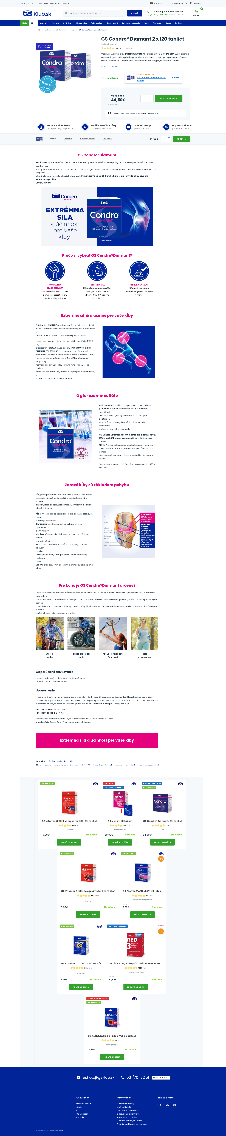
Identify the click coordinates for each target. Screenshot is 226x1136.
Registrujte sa (177, 3)
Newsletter (158, 3)
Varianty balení (87, 138)
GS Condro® (61, 30)
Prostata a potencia (135, 972)
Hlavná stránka (27, 3)
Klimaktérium (81, 23)
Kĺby (32, 23)
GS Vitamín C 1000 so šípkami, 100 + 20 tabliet (69, 821)
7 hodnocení (128, 48)
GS (88, 765)
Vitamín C (69, 830)
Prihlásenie (197, 3)
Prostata (55, 23)
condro (48, 765)
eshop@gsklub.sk (98, 1077)
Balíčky (48, 30)
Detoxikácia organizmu (142, 899)
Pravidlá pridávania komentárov (132, 1124)
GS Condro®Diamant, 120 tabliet (162, 821)
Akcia (24, 23)
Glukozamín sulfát (77, 765)
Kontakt (66, 3)
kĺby (126, 765)
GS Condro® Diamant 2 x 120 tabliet (93, 30)
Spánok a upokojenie (131, 23)
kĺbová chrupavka (100, 765)
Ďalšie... (178, 23)
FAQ (46, 3)
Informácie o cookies (127, 1117)
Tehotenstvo (96, 23)
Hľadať (134, 13)
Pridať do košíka (168, 98)
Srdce (168, 23)
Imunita (43, 23)
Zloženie (68, 138)
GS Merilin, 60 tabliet (120, 821)
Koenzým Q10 (112, 23)
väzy (141, 765)
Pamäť (146, 23)
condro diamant (60, 765)
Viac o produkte (109, 66)
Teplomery (157, 23)
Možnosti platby (124, 1107)
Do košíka (181, 139)
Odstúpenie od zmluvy (128, 1113)
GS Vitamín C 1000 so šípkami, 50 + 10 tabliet (88, 891)
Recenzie (107, 138)
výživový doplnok (152, 765)
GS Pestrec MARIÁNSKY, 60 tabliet (143, 891)
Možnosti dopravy (125, 1103)
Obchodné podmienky (128, 1110)
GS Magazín (55, 3)
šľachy (133, 765)
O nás (39, 3)
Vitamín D (81, 973)
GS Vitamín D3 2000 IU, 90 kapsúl (81, 963)
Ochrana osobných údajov (129, 1120)
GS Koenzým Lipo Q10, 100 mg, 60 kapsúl (112, 1036)
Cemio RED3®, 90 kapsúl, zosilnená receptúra (135, 963)
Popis (53, 138)
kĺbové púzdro (116, 765)
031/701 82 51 (160, 14)
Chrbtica (67, 23)
